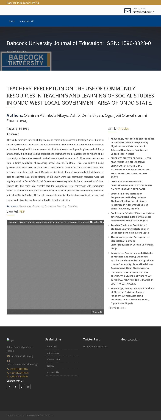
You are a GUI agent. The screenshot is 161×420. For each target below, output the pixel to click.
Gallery (50, 365)
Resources (37, 206)
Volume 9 (21, 61)
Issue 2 (32, 61)
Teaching (72, 206)
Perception (50, 206)
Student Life (53, 359)
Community (25, 206)
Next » (122, 307)
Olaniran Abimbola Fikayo (46, 115)
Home (12, 21)
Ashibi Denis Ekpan (86, 115)
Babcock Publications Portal (23, 3)
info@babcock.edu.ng (22, 356)
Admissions (53, 352)
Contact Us (139, 8)
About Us (52, 346)
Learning (61, 206)
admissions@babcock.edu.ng (22, 364)
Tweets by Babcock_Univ (95, 346)
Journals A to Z (26, 21)
